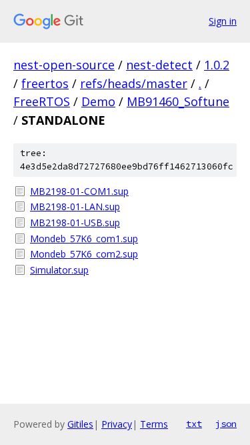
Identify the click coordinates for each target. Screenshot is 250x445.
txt (194, 424)
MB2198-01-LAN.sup (75, 206)
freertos (45, 83)
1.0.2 (216, 65)
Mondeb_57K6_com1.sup (84, 238)
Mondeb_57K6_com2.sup (84, 254)
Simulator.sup (59, 270)
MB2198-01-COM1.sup (79, 191)
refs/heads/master (133, 83)
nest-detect (159, 65)
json (226, 424)
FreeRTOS (41, 101)
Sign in (223, 21)
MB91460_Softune (178, 101)
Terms (154, 424)
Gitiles (80, 424)
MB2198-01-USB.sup (75, 222)
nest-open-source (64, 65)
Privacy (116, 424)
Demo (98, 101)
